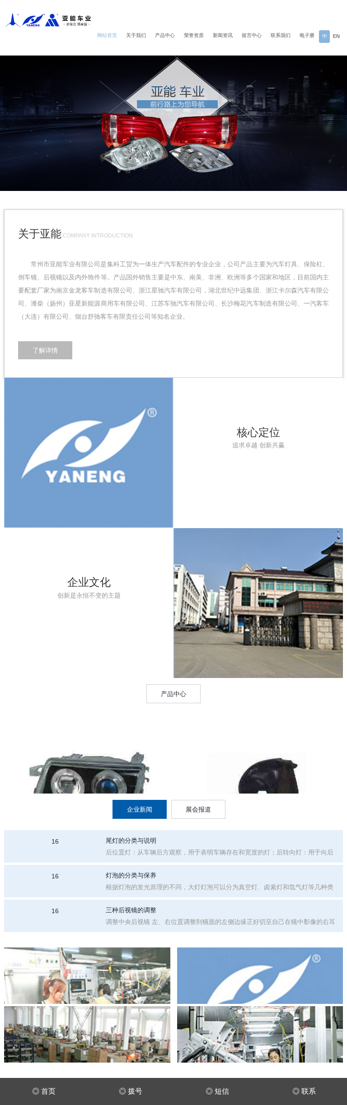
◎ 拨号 (130, 1091)
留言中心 (252, 35)
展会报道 (198, 809)
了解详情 (45, 350)
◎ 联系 (304, 1091)
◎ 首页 (44, 1091)
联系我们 (281, 35)
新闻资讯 (223, 35)
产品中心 (165, 35)
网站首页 (107, 35)
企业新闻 (139, 809)
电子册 (307, 35)
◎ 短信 (217, 1091)
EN (336, 36)
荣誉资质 (194, 35)
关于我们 (136, 35)
